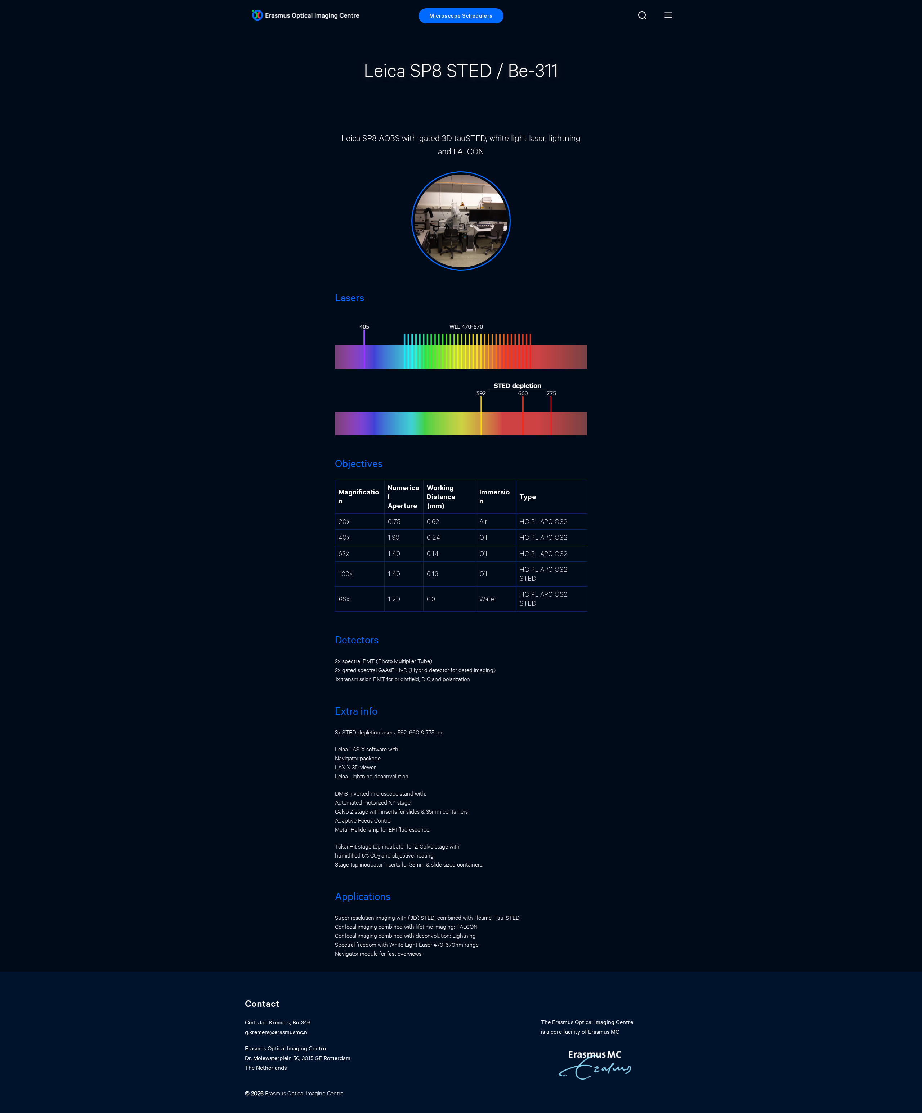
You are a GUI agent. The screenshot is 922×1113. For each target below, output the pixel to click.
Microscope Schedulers (461, 16)
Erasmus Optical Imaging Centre (304, 1092)
